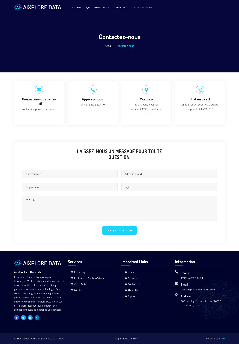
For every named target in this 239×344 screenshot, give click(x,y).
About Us (132, 290)
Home (131, 272)
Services (119, 7)
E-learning (79, 272)
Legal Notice (122, 338)
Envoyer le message (119, 230)
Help (136, 338)
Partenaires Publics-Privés (88, 278)
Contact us (133, 284)
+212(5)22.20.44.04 (95, 104)
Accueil (76, 7)
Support (132, 296)
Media (77, 290)
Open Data (79, 284)
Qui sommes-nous (97, 7)
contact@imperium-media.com (39, 109)
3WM (222, 338)
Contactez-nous (141, 7)
